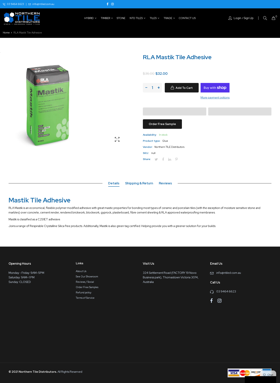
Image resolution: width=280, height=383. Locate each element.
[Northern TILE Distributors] (22, 18)
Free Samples (262, 379)
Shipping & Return (139, 183)
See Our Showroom (87, 276)
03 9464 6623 (15, 4)
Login (237, 18)
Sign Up (249, 18)
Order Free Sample (162, 124)
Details (113, 183)
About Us (81, 271)
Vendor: (148, 147)
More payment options (215, 98)
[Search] (265, 18)
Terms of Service (85, 297)
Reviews (165, 183)
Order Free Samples (87, 287)
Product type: (151, 141)
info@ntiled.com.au (43, 4)
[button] (174, 111)
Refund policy (83, 292)
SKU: (146, 153)
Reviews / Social (85, 281)
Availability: (150, 134)
